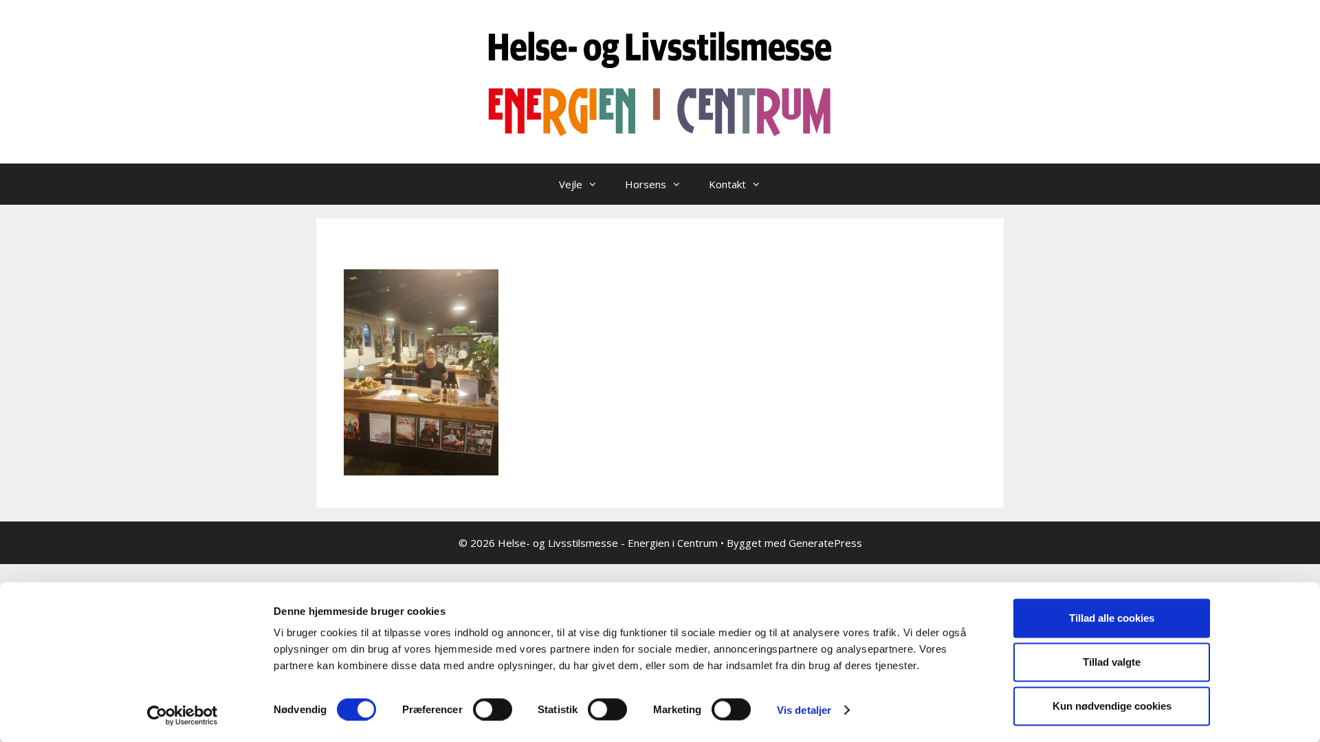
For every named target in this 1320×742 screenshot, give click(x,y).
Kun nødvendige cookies (1112, 706)
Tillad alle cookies (1111, 618)
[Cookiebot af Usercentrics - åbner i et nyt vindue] (182, 715)
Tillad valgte (1112, 662)
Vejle (570, 184)
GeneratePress (825, 543)
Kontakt (727, 184)
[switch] (492, 709)
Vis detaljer (804, 709)
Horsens (645, 184)
